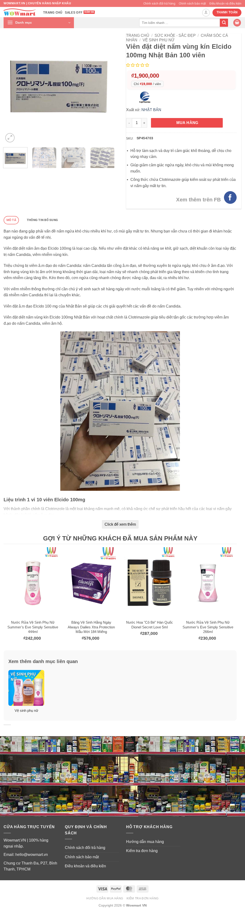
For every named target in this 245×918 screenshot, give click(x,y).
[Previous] (11, 88)
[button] (39, 22)
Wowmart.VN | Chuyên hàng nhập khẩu (37, 3)
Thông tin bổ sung (42, 220)
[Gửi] (224, 23)
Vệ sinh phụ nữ (159, 40)
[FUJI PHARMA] (146, 97)
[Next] (106, 88)
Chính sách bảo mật (192, 3)
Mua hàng (187, 123)
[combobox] (179, 23)
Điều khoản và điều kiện (225, 3)
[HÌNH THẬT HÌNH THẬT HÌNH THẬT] (59, 88)
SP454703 (145, 138)
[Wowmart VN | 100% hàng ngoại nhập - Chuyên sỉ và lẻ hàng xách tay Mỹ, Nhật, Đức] (20, 12)
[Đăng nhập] (206, 12)
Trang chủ (52, 13)
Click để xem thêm (120, 524)
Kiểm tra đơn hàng (142, 851)
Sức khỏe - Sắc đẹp (175, 35)
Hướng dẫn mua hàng (145, 842)
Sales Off (74, 13)
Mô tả (11, 220)
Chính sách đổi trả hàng (159, 3)
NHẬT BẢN (151, 110)
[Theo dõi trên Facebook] (230, 197)
